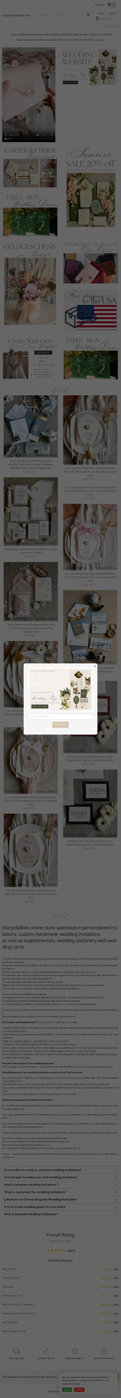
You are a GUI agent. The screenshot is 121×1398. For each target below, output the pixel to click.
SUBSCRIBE (60, 724)
